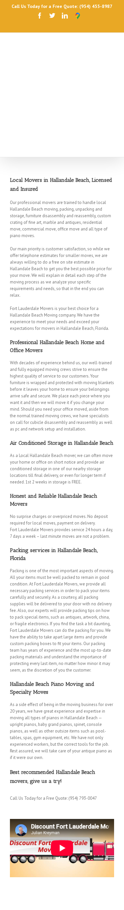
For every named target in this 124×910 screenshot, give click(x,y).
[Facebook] (40, 16)
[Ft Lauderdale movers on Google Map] (77, 16)
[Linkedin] (65, 16)
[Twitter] (52, 16)
